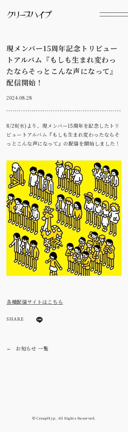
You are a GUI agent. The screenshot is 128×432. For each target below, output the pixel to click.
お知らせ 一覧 (27, 348)
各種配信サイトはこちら (34, 301)
